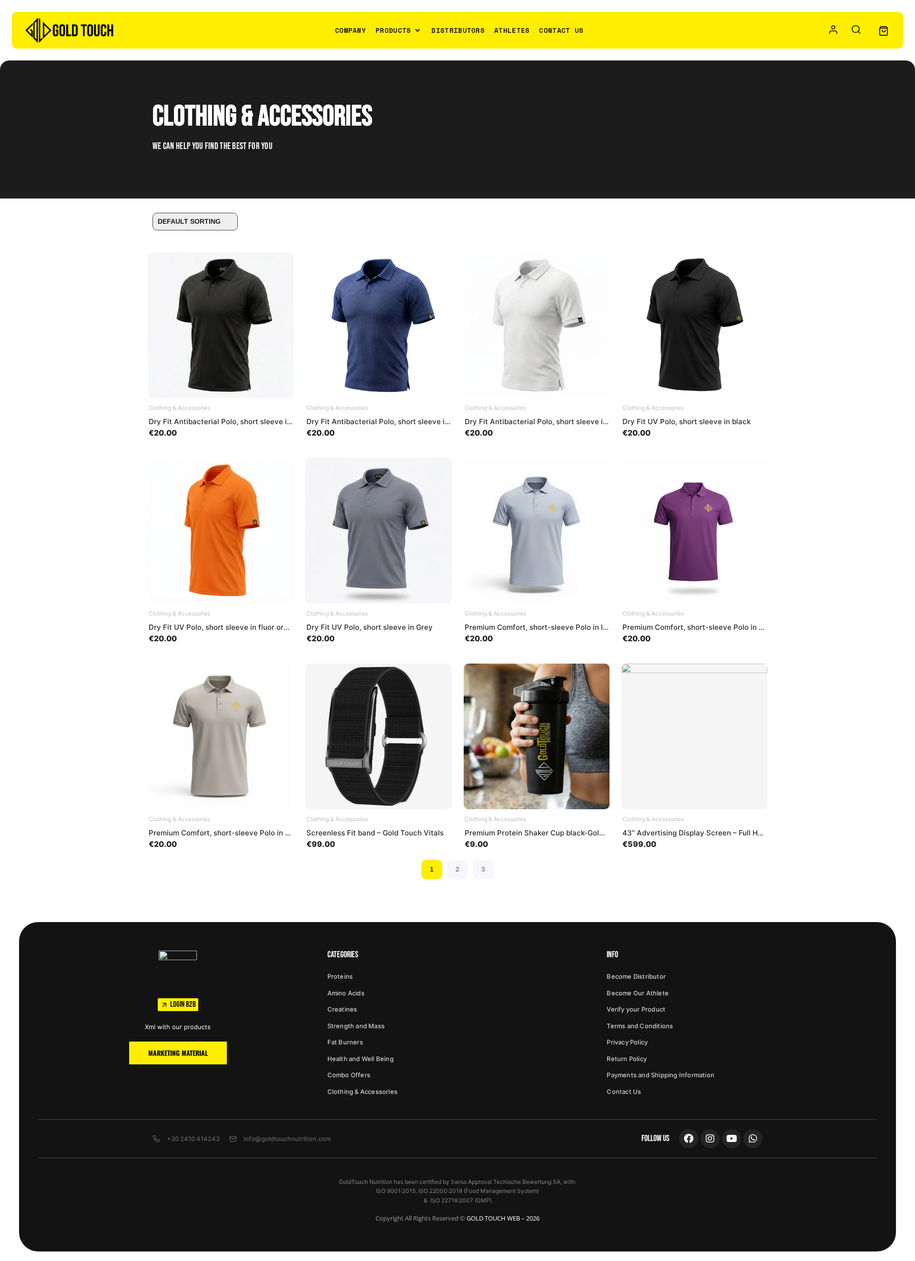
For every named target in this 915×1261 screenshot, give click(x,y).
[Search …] (856, 30)
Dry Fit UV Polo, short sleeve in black (686, 421)
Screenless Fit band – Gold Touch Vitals (375, 832)
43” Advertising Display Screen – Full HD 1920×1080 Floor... (725, 832)
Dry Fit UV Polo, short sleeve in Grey (369, 627)
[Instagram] (710, 1138)
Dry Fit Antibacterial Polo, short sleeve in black (230, 421)
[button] (399, 30)
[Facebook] (688, 1138)
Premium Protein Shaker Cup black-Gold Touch (546, 832)
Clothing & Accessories (179, 407)
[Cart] (884, 30)
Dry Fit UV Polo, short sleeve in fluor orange (225, 627)
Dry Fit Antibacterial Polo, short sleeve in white (546, 421)
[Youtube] (731, 1138)
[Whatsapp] (752, 1138)
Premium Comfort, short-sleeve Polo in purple (701, 627)
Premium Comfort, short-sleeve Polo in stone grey (235, 832)
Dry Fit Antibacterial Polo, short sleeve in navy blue (395, 421)
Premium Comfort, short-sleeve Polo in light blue (549, 627)
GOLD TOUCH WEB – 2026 (503, 1218)
